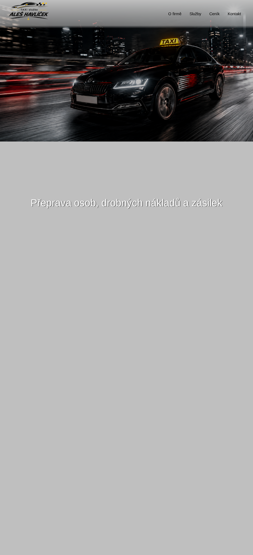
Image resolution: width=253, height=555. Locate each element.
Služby (195, 14)
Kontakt (234, 14)
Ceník (214, 14)
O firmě (174, 14)
